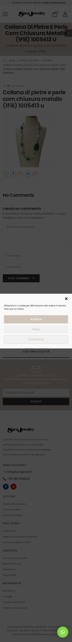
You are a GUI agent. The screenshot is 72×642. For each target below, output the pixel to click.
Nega (36, 329)
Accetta (36, 319)
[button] (66, 298)
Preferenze (36, 339)
